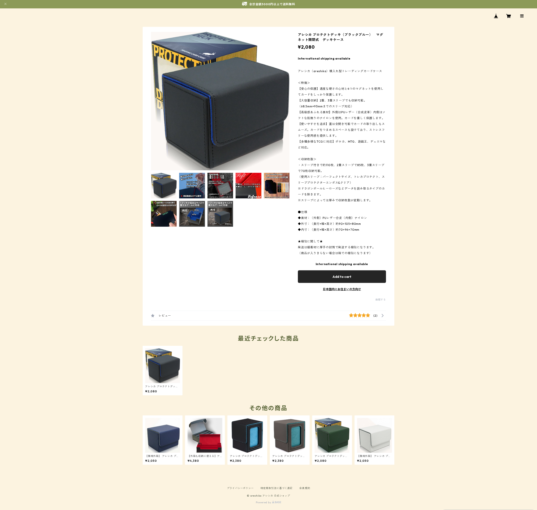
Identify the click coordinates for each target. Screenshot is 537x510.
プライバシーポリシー (240, 488)
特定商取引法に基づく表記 (277, 488)
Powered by (264, 502)
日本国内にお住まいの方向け (342, 289)
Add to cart (341, 277)
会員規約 (304, 488)
